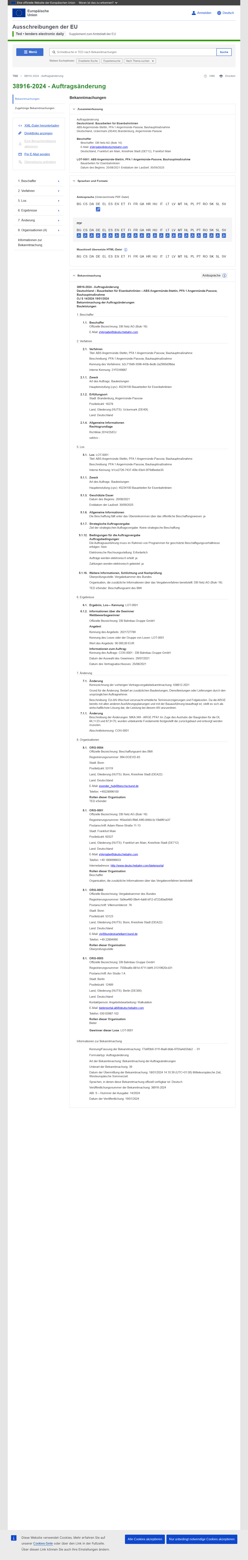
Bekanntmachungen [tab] (27, 98)
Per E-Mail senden (37, 154)
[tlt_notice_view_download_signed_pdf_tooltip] (98, 209)
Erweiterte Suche (88, 60)
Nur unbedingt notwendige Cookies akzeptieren (202, 1539)
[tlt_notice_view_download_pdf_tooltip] (79, 235)
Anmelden (204, 13)
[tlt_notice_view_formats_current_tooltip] (224, 275)
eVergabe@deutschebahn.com (109, 147)
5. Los (22, 200)
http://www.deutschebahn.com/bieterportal (137, 865)
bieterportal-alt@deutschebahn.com (121, 1007)
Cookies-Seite (43, 1543)
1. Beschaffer (27, 181)
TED (15, 75)
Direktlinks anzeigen (38, 133)
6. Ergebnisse (27, 210)
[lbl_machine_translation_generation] (125, 250)
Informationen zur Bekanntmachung (30, 242)
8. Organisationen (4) (32, 230)
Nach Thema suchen (138, 60)
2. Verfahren (26, 190)
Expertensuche (111, 60)
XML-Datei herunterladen (41, 125)
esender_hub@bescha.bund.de (119, 786)
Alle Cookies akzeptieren (145, 1539)
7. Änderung (26, 220)
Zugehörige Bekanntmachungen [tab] (34, 108)
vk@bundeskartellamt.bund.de (118, 933)
